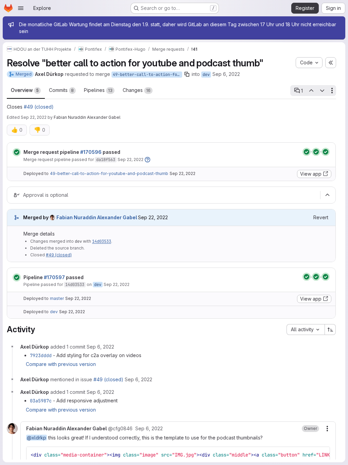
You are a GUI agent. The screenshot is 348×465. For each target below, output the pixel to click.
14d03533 (101, 241)
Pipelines (98, 90)
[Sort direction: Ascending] (330, 329)
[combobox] (305, 329)
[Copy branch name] (187, 74)
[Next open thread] (322, 90)
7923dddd (41, 355)
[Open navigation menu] (20, 8)
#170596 (91, 152)
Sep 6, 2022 (226, 74)
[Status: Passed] (17, 152)
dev (206, 74)
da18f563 (105, 159)
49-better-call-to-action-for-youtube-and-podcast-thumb (147, 74)
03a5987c (41, 401)
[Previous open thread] (311, 90)
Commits (61, 90)
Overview (25, 90)
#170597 (54, 277)
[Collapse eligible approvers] (327, 195)
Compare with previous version (61, 364)
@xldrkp (36, 437)
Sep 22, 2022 (34, 117)
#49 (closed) (39, 107)
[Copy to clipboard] (321, 454)
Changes (137, 90)
